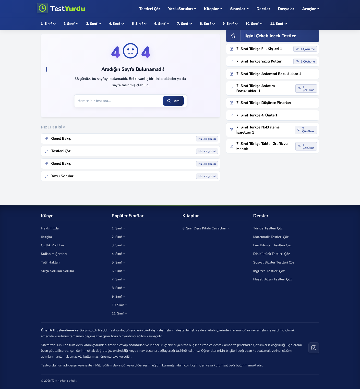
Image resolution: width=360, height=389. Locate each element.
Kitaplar (211, 9)
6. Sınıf (117, 271)
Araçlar (309, 9)
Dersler (263, 9)
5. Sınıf (117, 262)
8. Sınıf (117, 288)
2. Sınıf (117, 237)
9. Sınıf (117, 296)
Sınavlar (237, 9)
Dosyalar (286, 9)
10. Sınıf (118, 305)
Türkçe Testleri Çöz (268, 228)
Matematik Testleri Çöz (271, 237)
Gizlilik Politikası (53, 245)
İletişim (46, 237)
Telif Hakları (50, 262)
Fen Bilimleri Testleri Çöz (272, 245)
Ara (177, 101)
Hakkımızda (50, 228)
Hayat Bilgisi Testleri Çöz (272, 279)
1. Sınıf (117, 228)
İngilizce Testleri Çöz (269, 271)
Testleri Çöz (149, 9)
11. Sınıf (118, 313)
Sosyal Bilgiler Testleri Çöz (273, 262)
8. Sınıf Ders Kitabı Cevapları (204, 228)
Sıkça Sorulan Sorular (57, 271)
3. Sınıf (117, 245)
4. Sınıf (117, 253)
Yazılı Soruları (180, 9)
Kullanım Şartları (54, 253)
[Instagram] (313, 347)
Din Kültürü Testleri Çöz (271, 253)
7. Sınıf (117, 279)
